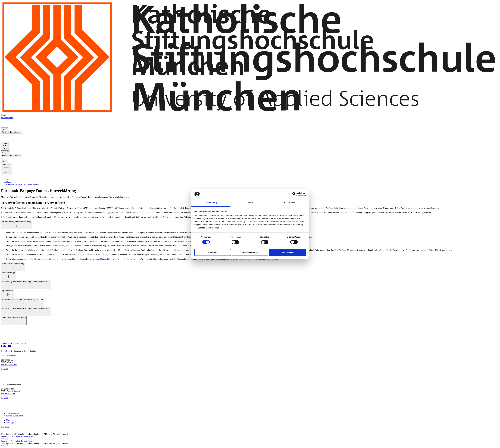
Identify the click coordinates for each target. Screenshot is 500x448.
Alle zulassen (287, 252)
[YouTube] (9, 346)
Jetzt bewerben (7, 117)
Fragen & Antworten (14, 416)
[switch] (235, 242)
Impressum (6, 436)
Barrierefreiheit (27, 436)
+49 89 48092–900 (9, 364)
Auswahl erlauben (250, 252)
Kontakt (4, 369)
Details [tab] (250, 203)
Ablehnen (212, 252)
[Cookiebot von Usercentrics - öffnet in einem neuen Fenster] (294, 194)
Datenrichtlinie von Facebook (112, 259)
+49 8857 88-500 (8, 393)
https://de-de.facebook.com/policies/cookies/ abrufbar (259, 259)
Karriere (9, 420)
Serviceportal (11, 422)
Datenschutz (16, 436)
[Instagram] (4, 346)
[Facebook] (2, 346)
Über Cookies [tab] (289, 203)
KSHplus (5, 427)
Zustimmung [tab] (211, 203)
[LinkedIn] (6, 346)
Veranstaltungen (12, 413)
